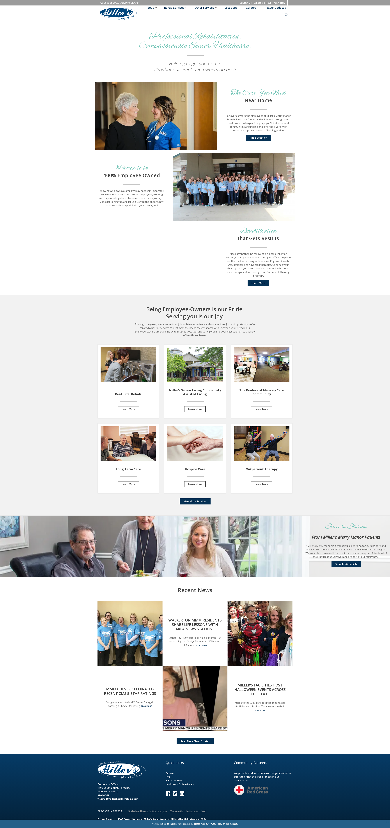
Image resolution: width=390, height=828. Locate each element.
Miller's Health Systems (184, 818)
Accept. (234, 824)
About (150, 7)
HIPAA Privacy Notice (128, 818)
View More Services (195, 501)
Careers (251, 7)
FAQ (168, 776)
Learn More (258, 283)
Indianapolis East (196, 811)
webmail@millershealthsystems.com (118, 798)
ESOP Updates (276, 7)
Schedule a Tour (262, 2)
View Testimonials (346, 564)
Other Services (204, 7)
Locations (230, 7)
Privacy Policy (216, 823)
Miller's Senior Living (155, 818)
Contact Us (246, 2)
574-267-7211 (105, 795)
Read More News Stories (195, 741)
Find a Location (258, 137)
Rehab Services (174, 7)
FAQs (203, 818)
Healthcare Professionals (180, 784)
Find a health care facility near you (147, 811)
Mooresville (176, 811)
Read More (146, 706)
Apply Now (279, 2)
